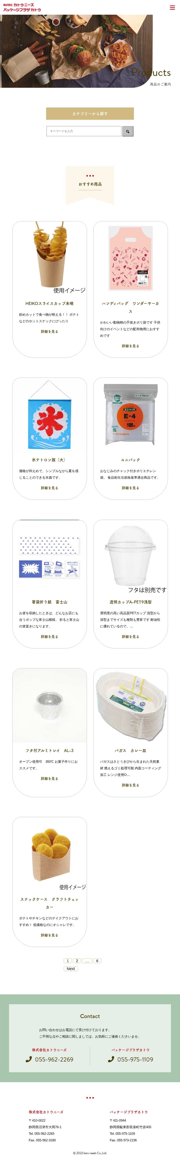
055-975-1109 (135, 1059)
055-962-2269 (54, 1059)
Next (71, 969)
